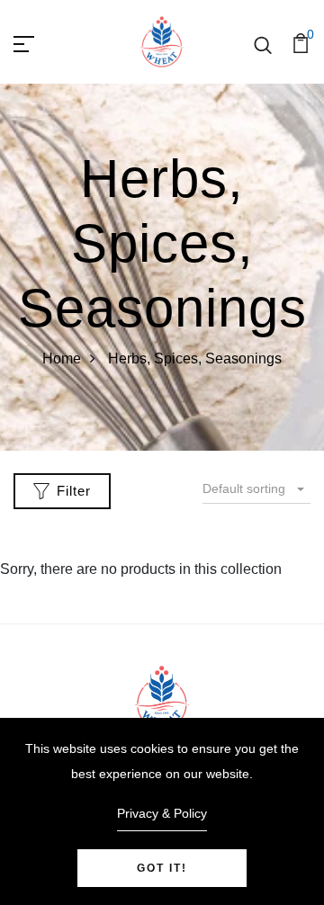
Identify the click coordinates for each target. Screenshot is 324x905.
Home (61, 358)
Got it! (162, 868)
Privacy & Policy (162, 813)
